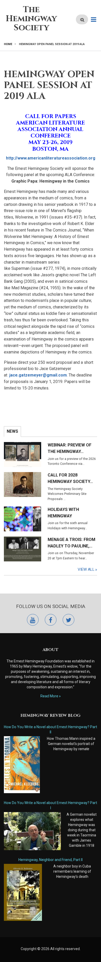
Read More (49, 696)
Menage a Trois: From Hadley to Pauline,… (71, 542)
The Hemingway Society (31, 18)
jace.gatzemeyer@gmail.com (38, 375)
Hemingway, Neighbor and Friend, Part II (50, 860)
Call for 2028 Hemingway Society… (70, 478)
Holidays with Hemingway (63, 512)
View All (86, 569)
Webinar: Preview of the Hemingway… (69, 448)
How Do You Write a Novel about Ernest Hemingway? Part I (50, 805)
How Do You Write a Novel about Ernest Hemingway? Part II (50, 729)
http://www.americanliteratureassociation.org (50, 158)
